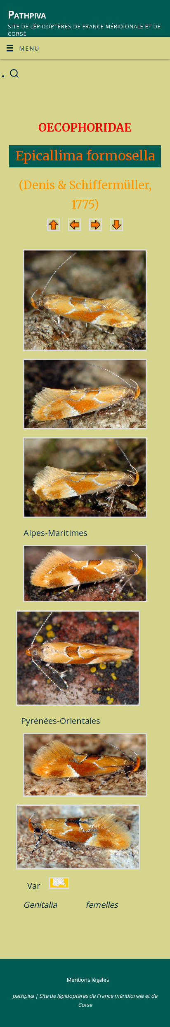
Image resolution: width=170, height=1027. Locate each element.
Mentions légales (88, 979)
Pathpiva (27, 14)
